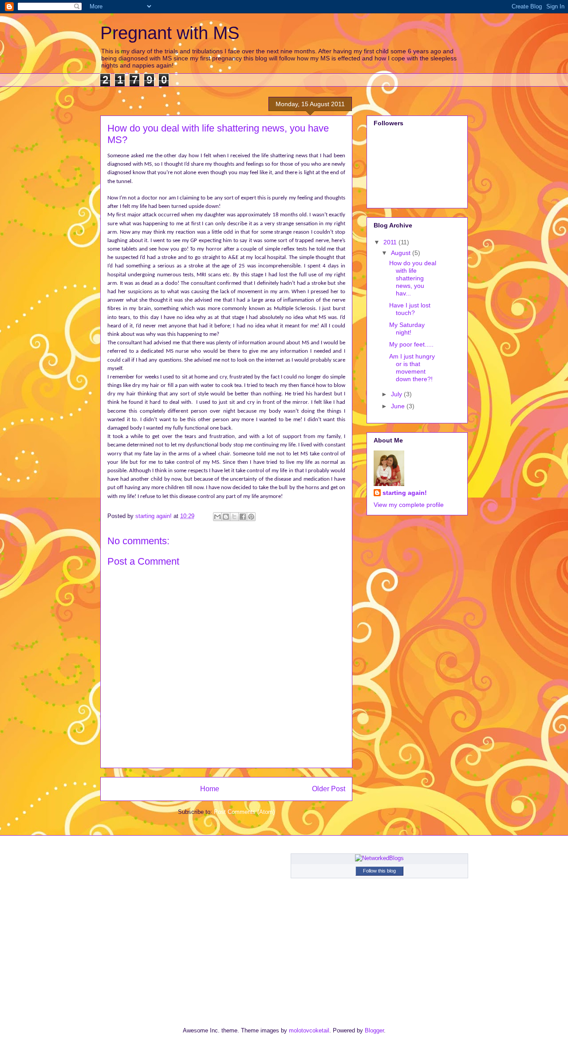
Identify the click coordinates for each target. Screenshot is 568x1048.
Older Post (328, 789)
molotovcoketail (309, 1030)
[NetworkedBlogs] (379, 858)
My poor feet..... (411, 344)
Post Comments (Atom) (244, 812)
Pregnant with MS (170, 33)
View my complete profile (409, 504)
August (401, 252)
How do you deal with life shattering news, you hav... (412, 277)
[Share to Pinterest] (251, 516)
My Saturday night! (407, 328)
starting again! (405, 492)
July (397, 394)
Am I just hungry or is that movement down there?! (412, 367)
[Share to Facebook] (242, 516)
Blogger (374, 1030)
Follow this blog (379, 870)
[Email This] (217, 516)
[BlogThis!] (225, 516)
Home (209, 789)
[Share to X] (234, 516)
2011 (390, 242)
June (398, 406)
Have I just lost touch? (409, 309)
